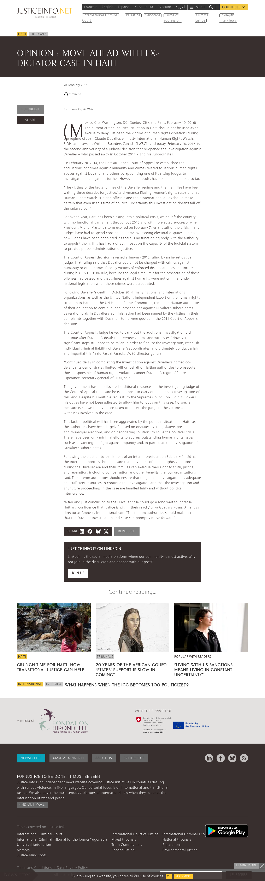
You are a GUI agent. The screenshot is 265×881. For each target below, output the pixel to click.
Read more (184, 876)
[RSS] (244, 758)
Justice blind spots (32, 855)
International (30, 684)
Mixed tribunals (124, 839)
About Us (103, 758)
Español (124, 7)
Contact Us (134, 758)
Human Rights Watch (82, 109)
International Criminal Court (39, 834)
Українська (144, 7)
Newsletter (31, 758)
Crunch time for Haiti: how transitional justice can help (50, 666)
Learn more (246, 865)
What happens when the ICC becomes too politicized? (127, 684)
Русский (164, 7)
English (107, 7)
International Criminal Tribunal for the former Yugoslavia (62, 839)
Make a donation (68, 758)
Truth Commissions (127, 845)
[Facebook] (221, 758)
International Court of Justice (135, 834)
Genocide (152, 15)
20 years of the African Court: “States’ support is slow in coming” (131, 669)
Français (90, 7)
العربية (180, 7)
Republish (30, 109)
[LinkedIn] (209, 758)
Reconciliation (123, 850)
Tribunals (38, 34)
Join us (78, 573)
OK (168, 876)
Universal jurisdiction (34, 845)
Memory (23, 850)
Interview (54, 684)
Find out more (32, 804)
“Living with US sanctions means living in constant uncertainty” (203, 669)
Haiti (22, 34)
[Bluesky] (232, 758)
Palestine (133, 15)
